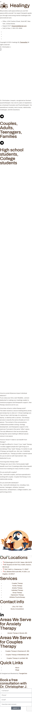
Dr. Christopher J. (5, 47)
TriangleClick (23, 673)
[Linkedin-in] (2, 615)
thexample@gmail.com (19, 26)
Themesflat (24, 42)
